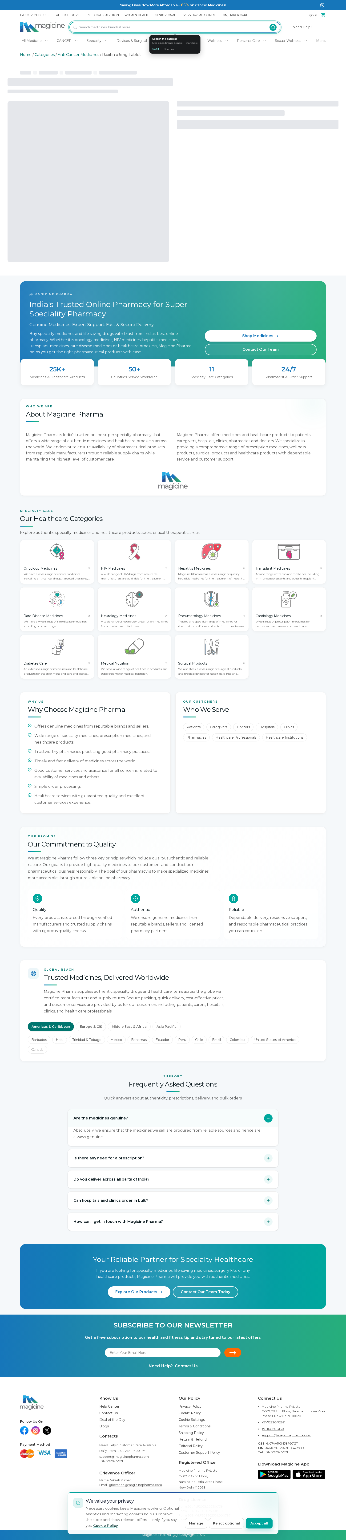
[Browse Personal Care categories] (264, 40)
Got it (155, 49)
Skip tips (169, 49)
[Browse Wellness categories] (226, 40)
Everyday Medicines (198, 15)
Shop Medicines (257, 336)
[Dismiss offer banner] (322, 5)
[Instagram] (35, 1430)
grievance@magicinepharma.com (135, 1485)
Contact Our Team (260, 349)
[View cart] (323, 15)
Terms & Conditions (194, 1426)
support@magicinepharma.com (124, 1456)
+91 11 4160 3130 (273, 1429)
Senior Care (165, 15)
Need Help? (302, 27)
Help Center (109, 1406)
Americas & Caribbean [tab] (51, 1026)
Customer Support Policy (199, 1452)
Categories (45, 54)
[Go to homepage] (42, 27)
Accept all (259, 1523)
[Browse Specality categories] (106, 40)
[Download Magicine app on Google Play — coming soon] (274, 1474)
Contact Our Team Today (205, 1292)
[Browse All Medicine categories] (46, 40)
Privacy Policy (190, 1406)
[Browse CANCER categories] (76, 40)
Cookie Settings (192, 1420)
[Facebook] (24, 1430)
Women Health (137, 15)
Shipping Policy (191, 1433)
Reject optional (226, 1523)
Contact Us (186, 1365)
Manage (196, 1523)
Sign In (312, 15)
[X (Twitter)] (47, 1430)
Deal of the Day (112, 1420)
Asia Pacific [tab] (167, 1026)
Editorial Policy (191, 1446)
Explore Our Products (136, 1292)
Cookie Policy (190, 1413)
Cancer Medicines (35, 15)
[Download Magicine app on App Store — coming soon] (309, 1474)
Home (26, 54)
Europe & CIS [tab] (91, 1026)
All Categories (69, 15)
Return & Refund (193, 1439)
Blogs (104, 1426)
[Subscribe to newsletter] (232, 1352)
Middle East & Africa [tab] (129, 1026)
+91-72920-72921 (111, 1461)
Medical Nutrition (103, 15)
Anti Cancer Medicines (78, 54)
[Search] (273, 27)
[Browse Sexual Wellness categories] (306, 40)
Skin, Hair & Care (234, 15)
